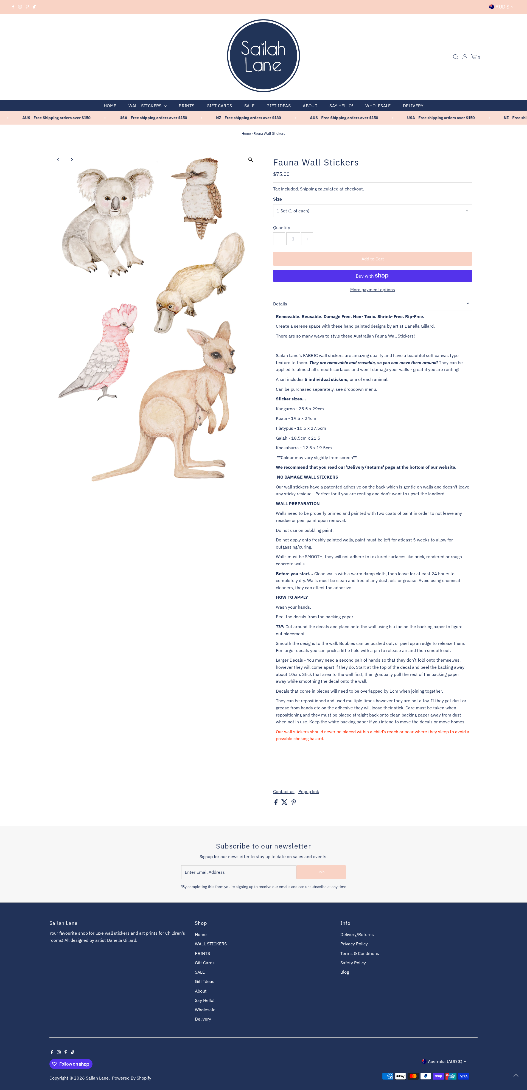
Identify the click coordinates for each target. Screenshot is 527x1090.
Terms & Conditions (359, 953)
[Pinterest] (27, 6)
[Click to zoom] (250, 160)
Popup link (308, 791)
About (310, 105)
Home (110, 105)
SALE (249, 105)
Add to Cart (372, 259)
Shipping (308, 189)
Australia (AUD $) (445, 1061)
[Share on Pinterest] (293, 803)
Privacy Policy (354, 943)
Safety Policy (353, 962)
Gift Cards (219, 105)
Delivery (413, 105)
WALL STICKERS (145, 105)
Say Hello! (341, 105)
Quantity (281, 227)
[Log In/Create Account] (464, 56)
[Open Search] (455, 56)
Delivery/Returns (357, 934)
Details (280, 304)
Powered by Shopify (131, 1078)
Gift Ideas (279, 105)
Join (321, 872)
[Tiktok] (34, 6)
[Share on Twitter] (285, 803)
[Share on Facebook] (276, 803)
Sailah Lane (97, 1078)
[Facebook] (13, 6)
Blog (344, 972)
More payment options (372, 289)
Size (277, 199)
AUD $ (502, 7)
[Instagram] (20, 6)
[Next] (72, 159)
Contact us (284, 791)
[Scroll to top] (516, 1074)
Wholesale (378, 105)
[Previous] (58, 159)
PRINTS (186, 105)
